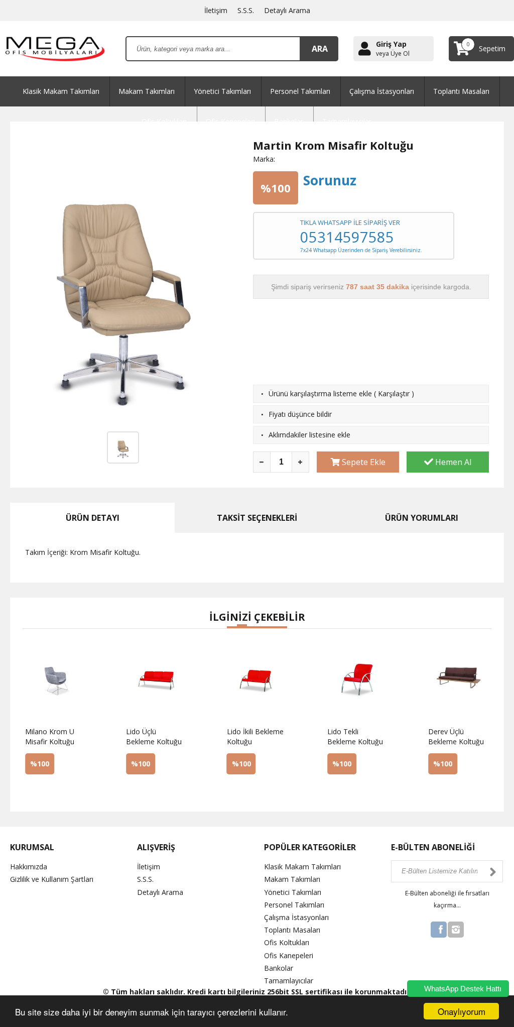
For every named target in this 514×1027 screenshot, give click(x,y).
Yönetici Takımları (222, 91)
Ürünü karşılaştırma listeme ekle (320, 393)
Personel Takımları (300, 91)
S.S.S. (245, 10)
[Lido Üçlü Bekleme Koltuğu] (141, 790)
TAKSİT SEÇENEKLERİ (257, 517)
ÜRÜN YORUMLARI (421, 517)
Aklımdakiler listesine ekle (309, 434)
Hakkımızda (28, 866)
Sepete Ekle (363, 462)
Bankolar (278, 968)
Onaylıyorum (461, 1011)
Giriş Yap (391, 44)
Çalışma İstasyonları (381, 91)
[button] (232, 627)
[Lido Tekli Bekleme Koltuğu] (342, 790)
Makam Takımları (146, 91)
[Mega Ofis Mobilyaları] (55, 48)
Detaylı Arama (287, 10)
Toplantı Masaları (461, 91)
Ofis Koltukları (286, 942)
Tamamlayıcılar (288, 980)
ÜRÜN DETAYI (92, 517)
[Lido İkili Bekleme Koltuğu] (242, 790)
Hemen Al (452, 462)
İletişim (215, 10)
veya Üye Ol (393, 54)
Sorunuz (329, 180)
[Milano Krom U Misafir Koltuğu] (40, 790)
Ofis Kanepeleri (288, 955)
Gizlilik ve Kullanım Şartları (51, 879)
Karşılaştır (394, 393)
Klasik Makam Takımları (61, 91)
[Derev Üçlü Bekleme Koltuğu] (443, 790)
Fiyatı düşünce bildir (300, 414)
